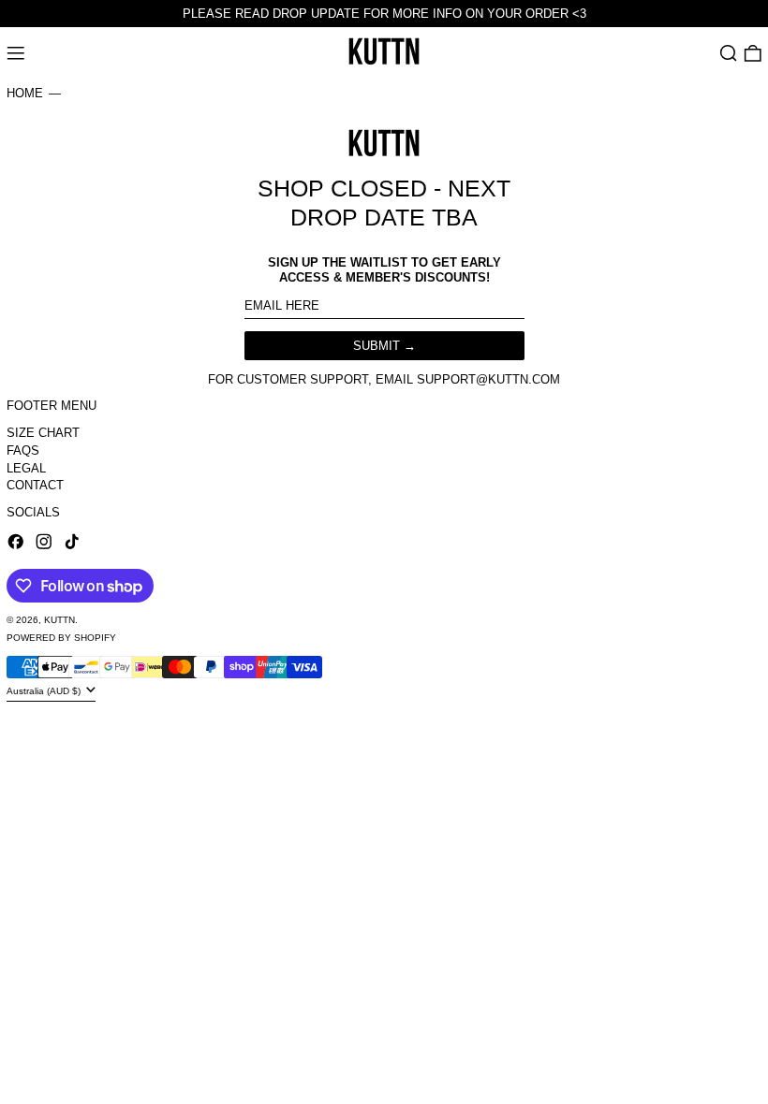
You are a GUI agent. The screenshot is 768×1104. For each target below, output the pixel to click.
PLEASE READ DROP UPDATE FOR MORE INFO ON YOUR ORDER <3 (384, 14)
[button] (728, 53)
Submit (376, 346)
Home (25, 93)
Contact (35, 485)
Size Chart (43, 433)
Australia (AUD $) (45, 691)
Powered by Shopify (61, 637)
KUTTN (59, 620)
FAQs (23, 450)
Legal (26, 468)
